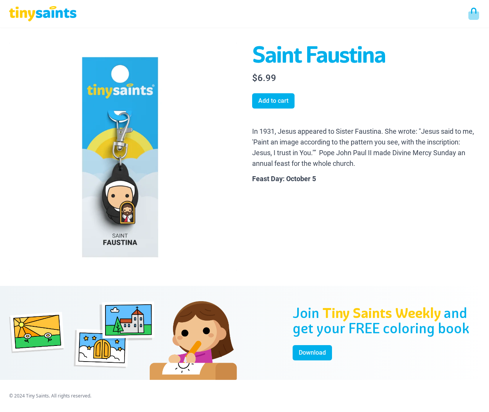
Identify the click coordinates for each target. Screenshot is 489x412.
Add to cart (273, 100)
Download (312, 352)
